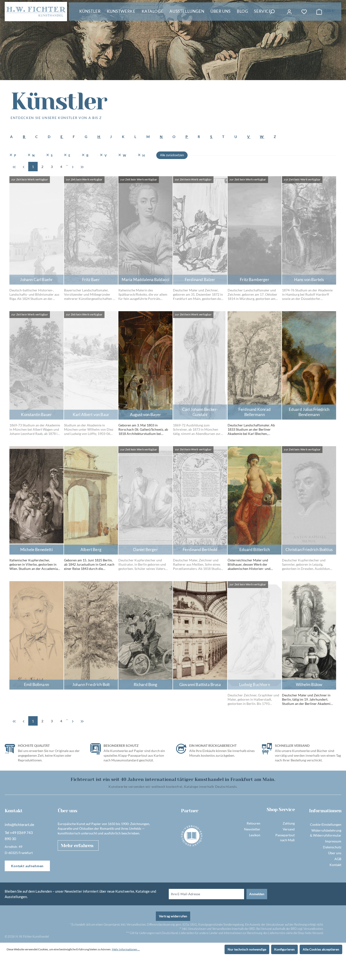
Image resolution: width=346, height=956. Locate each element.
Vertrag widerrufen (173, 916)
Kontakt (335, 865)
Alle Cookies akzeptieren (321, 949)
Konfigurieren (284, 949)
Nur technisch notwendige (247, 949)
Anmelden (256, 894)
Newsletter (252, 829)
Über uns (334, 853)
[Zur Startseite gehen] (36, 11)
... (67, 164)
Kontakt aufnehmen (27, 866)
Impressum (333, 841)
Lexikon (254, 835)
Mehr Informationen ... (126, 949)
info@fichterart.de (19, 824)
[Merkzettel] (304, 11)
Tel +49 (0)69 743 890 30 (19, 835)
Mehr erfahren (77, 845)
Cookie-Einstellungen (325, 824)
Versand (289, 829)
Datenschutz (332, 847)
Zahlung (289, 823)
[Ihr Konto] (289, 11)
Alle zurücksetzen (172, 155)
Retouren (253, 823)
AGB (337, 859)
